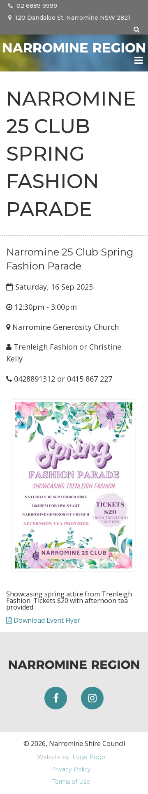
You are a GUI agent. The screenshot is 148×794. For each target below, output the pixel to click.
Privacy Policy (71, 769)
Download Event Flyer (46, 620)
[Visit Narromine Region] (74, 46)
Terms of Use (71, 781)
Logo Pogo (88, 757)
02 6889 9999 (36, 5)
